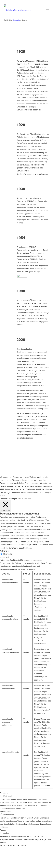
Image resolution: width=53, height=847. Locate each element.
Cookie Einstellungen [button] (8, 498)
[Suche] (41, 10)
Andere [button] (3, 830)
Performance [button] (5, 811)
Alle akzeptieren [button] (24, 498)
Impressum (20, 465)
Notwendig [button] (4, 550)
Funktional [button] (4, 793)
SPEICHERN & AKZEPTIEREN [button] (13, 845)
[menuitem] (41, 10)
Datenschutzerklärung (36, 465)
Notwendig (7, 554)
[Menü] (47, 10)
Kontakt (10, 465)
